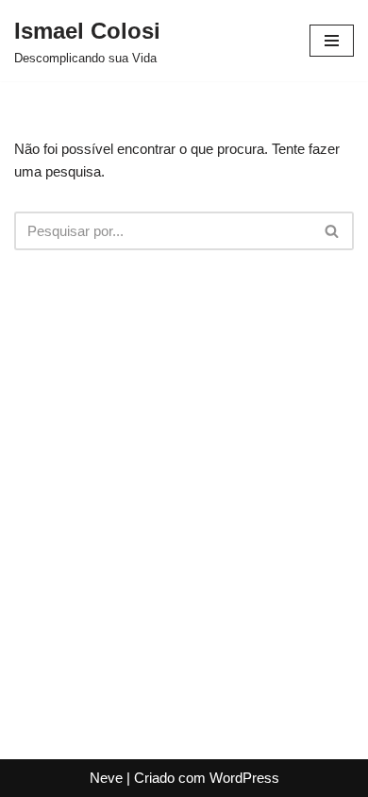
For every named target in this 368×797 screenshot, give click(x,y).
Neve (106, 778)
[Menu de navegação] (331, 41)
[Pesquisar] (332, 231)
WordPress (244, 778)
